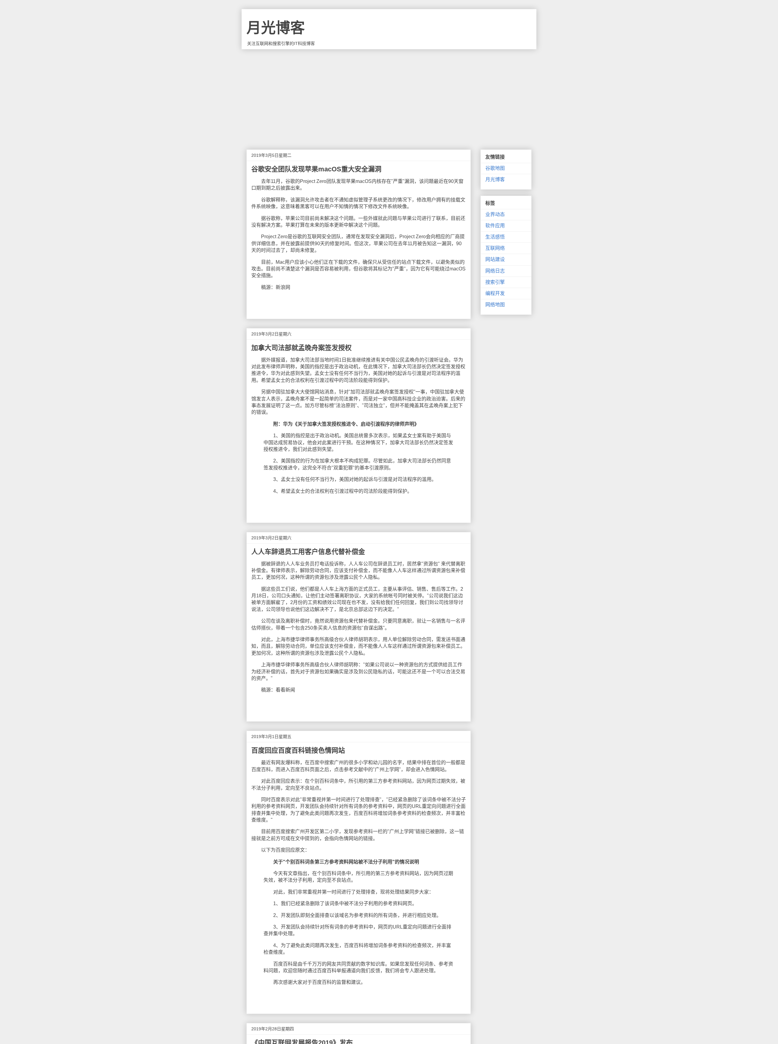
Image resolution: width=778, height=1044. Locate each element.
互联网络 (495, 248)
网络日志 (495, 270)
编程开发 (495, 293)
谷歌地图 (495, 168)
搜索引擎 (495, 282)
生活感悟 (495, 236)
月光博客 (275, 28)
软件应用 (495, 225)
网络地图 (495, 304)
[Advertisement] (389, 94)
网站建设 (495, 259)
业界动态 (495, 214)
